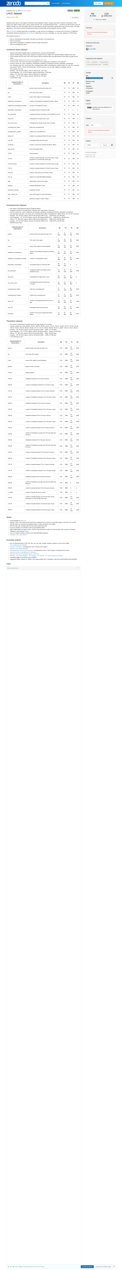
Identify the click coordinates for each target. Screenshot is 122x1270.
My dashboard (66, 3)
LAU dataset (12, 31)
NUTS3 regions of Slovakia (55, 555)
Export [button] (105, 145)
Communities (56, 3)
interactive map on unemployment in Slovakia (23, 552)
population (95, 62)
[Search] (48, 3)
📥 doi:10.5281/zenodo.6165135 (27, 557)
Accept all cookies (87, 1266)
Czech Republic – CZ (25, 555)
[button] (43, 568)
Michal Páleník (30, 33)
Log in (99, 3)
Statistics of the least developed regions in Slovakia (24, 554)
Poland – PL (43, 555)
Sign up (109, 3)
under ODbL (43, 60)
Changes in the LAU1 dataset (18, 534)
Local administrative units (94, 64)
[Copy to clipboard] (112, 78)
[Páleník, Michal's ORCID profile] (17, 17)
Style (87, 125)
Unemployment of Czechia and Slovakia (21, 550)
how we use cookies (38, 1266)
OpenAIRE (92, 49)
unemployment (104, 62)
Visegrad (105, 64)
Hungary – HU (35, 555)
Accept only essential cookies (103, 1266)
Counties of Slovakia (16, 546)
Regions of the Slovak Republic (19, 548)
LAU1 (88, 62)
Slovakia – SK (14, 555)
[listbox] (96, 125)
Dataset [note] (70, 10)
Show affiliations (75, 17)
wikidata (26, 531)
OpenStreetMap (29, 60)
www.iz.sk (23, 520)
